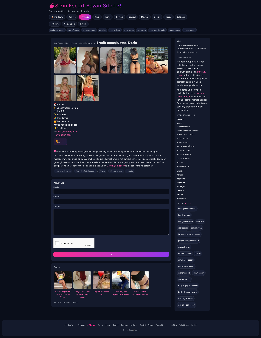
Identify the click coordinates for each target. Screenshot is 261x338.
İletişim (83, 24)
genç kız (102, 30)
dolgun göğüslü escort (188, 286)
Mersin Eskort (71, 43)
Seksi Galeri (69, 24)
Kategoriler (187, 115)
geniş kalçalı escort (186, 305)
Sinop (96, 17)
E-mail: (56, 197)
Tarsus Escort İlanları (186, 146)
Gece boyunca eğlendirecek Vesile (121, 293)
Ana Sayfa (58, 43)
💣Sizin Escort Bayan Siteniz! (85, 6)
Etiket (184, 204)
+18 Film (55, 24)
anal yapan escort (57, 30)
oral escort (141, 30)
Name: (56, 187)
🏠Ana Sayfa (57, 17)
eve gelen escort (89, 30)
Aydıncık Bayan (183, 158)
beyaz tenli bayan (64, 171)
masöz (130, 171)
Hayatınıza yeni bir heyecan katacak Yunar (62, 294)
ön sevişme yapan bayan (189, 234)
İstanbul (132, 17)
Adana (168, 17)
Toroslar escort (183, 150)
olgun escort (129, 30)
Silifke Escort (182, 142)
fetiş (103, 171)
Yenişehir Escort (184, 154)
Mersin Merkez (183, 166)
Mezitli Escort (85, 43)
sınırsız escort (174, 30)
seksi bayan (196, 228)
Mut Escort (181, 162)
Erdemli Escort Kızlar (186, 134)
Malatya (144, 17)
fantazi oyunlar (117, 171)
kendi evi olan (115, 30)
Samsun (72, 17)
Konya (108, 17)
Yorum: (56, 207)
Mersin (86, 17)
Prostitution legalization (187, 52)
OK (111, 254)
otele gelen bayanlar (157, 30)
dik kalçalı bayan (185, 298)
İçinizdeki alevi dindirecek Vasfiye (140, 293)
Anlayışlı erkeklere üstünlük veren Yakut (82, 294)
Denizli (157, 17)
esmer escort (184, 273)
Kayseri (119, 17)
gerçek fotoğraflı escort (86, 171)
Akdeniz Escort (183, 127)
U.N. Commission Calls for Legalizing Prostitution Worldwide (191, 46)
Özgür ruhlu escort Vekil (101, 293)
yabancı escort (189, 30)
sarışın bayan (184, 247)
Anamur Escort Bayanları (187, 131)
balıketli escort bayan (187, 292)
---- (62, 141)
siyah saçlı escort (185, 260)
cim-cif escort (73, 30)
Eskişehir (181, 17)
